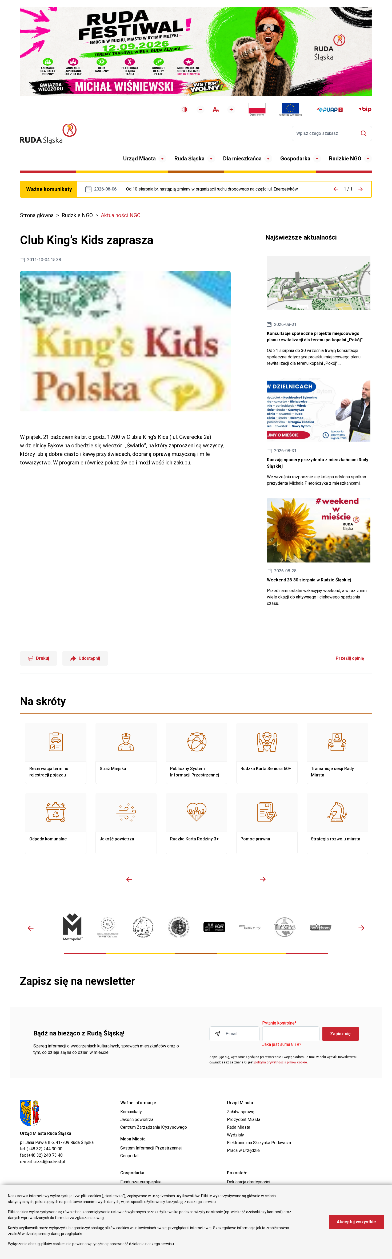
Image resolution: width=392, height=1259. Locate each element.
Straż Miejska (126, 753)
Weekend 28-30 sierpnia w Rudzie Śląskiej (318, 552)
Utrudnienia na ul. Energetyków (212, 189)
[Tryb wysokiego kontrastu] (185, 110)
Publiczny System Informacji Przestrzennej (196, 753)
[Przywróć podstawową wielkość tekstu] (216, 109)
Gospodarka (295, 158)
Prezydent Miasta (243, 1119)
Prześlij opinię (350, 658)
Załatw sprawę (240, 1111)
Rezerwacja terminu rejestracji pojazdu (55, 753)
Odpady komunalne (55, 823)
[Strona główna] (48, 133)
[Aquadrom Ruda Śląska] (320, 927)
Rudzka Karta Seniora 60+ (267, 753)
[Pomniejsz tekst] (201, 110)
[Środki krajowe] (257, 109)
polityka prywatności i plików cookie (280, 1062)
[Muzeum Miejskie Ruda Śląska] (143, 927)
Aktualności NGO (121, 215)
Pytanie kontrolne (279, 1023)
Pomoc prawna (267, 823)
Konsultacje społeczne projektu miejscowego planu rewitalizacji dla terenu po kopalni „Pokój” (318, 309)
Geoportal (129, 1155)
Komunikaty (131, 1111)
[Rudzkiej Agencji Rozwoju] (107, 927)
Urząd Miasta (139, 158)
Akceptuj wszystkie (356, 1221)
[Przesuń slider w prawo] (262, 879)
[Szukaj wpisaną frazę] (365, 133)
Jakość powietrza (126, 823)
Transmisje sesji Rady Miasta (337, 753)
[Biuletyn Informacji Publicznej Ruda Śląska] (365, 109)
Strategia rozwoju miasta (337, 823)
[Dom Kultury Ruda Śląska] (249, 927)
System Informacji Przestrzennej (151, 1148)
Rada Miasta (238, 1127)
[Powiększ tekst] (231, 110)
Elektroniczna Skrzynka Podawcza (259, 1142)
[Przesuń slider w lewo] (129, 879)
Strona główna (37, 215)
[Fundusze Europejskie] (290, 109)
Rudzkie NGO (345, 158)
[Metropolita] (72, 927)
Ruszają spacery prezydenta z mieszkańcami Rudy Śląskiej (318, 432)
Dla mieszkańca (242, 158)
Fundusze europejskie (141, 1181)
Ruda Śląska (189, 158)
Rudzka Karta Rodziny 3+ (196, 823)
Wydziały (235, 1134)
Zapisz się (340, 1033)
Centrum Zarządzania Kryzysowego (153, 1127)
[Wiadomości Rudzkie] (285, 927)
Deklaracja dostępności (248, 1181)
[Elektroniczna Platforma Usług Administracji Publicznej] (329, 109)
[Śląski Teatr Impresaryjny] (214, 927)
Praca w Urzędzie (243, 1150)
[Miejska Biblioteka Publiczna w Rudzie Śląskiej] (178, 927)
